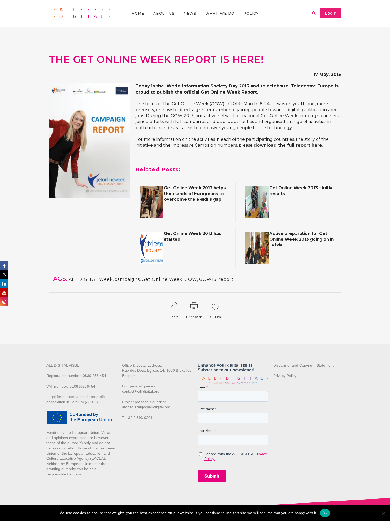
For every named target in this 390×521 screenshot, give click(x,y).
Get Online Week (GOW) (198, 103)
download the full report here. (288, 145)
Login (330, 13)
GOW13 (207, 279)
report (226, 279)
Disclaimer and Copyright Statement (303, 365)
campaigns (127, 279)
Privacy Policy (284, 376)
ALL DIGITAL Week (91, 279)
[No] (383, 513)
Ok (325, 513)
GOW (190, 279)
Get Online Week (162, 279)
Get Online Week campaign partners (300, 115)
